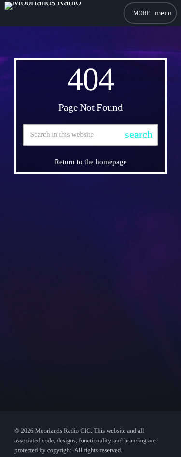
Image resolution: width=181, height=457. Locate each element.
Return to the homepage (91, 162)
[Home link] (42, 13)
